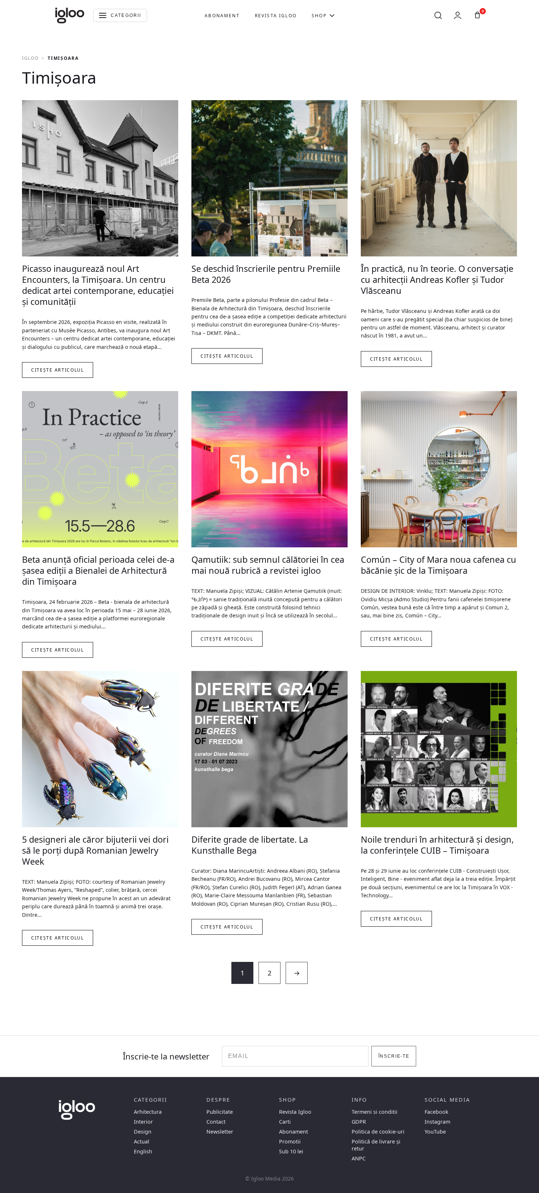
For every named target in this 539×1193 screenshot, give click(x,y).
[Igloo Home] (69, 15)
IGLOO (30, 58)
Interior (143, 1121)
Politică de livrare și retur (376, 1145)
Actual (141, 1141)
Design (142, 1131)
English (143, 1151)
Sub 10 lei (291, 1151)
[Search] (438, 15)
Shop (319, 15)
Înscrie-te (394, 1056)
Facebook (436, 1111)
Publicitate (219, 1111)
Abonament (222, 15)
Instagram (437, 1121)
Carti (285, 1121)
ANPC (359, 1158)
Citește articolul (57, 370)
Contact (215, 1121)
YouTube (435, 1131)
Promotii (290, 1141)
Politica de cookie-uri (378, 1131)
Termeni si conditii (374, 1111)
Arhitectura (148, 1111)
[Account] (457, 15)
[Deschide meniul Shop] (332, 15)
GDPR (359, 1121)
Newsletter (219, 1131)
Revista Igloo (276, 15)
